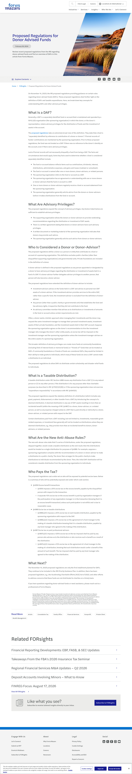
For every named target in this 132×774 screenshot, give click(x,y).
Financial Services (73, 614)
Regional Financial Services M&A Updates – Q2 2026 (49, 668)
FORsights (22, 86)
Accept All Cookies (114, 769)
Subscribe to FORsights (105, 702)
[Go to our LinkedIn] (104, 741)
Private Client (100, 614)
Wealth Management (19, 618)
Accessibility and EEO (79, 755)
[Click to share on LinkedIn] (109, 79)
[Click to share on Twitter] (104, 79)
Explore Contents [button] (22, 79)
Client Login (82, 4)
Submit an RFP (16, 746)
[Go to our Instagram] (115, 741)
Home (14, 86)
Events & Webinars (17, 750)
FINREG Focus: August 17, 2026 (33, 686)
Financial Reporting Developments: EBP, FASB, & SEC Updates (55, 650)
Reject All (100, 769)
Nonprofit (87, 614)
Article (30, 614)
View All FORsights (18, 691)
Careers (93, 4)
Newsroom (47, 755)
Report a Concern (78, 759)
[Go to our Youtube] (119, 741)
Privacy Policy (76, 741)
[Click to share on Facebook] (99, 79)
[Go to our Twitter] (107, 741)
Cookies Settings (87, 769)
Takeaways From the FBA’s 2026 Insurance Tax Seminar (50, 659)
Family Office (58, 614)
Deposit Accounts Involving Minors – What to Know (47, 677)
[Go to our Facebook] (111, 741)
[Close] (129, 768)
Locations (46, 746)
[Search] (72, 4)
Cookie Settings (77, 746)
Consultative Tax (43, 614)
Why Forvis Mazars (49, 741)
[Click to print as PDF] (119, 79)
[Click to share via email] (114, 79)
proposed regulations (40, 133)
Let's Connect (16, 741)
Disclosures (76, 750)
